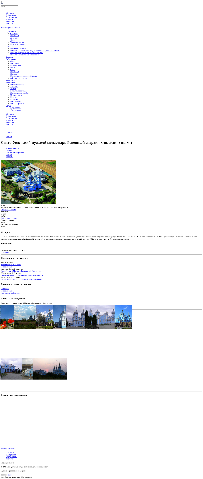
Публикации (11, 59)
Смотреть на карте (8, 210)
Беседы (13, 68)
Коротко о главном (17, 44)
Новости (9, 46)
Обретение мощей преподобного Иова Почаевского (22, 275)
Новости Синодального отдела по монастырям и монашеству (35, 51)
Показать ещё (6, 267)
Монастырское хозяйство (20, 93)
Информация (11, 15)
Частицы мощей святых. (10, 293)
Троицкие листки (17, 42)
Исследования (16, 95)
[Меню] (2, 4)
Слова (12, 40)
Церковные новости (18, 48)
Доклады (14, 38)
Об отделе (10, 13)
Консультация (15, 97)
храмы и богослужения (15, 153)
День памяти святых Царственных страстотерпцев (21, 280)
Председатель (11, 17)
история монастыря (13, 148)
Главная (9, 132)
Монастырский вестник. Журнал (23, 76)
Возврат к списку (8, 448)
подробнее (5, 252)
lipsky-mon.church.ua (9, 218)
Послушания (15, 101)
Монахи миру (15, 99)
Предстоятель (11, 31)
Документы (10, 19)
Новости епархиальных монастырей (24, 55)
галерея (9, 155)
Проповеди (14, 36)
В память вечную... (18, 91)
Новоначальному (17, 84)
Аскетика (14, 87)
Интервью (14, 63)
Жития (13, 89)
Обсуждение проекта (18, 78)
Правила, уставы (17, 104)
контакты (9, 157)
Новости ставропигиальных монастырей (26, 53)
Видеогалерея (15, 108)
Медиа (8, 106)
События (14, 34)
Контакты (10, 23)
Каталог (9, 137)
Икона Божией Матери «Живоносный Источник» (21, 271)
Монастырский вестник (10, 27)
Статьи (13, 61)
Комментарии (15, 65)
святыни (9, 150)
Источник (5, 289)
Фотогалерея (15, 110)
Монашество (11, 82)
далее (10, 475)
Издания (13, 74)
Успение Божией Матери (11, 265)
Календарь (10, 21)
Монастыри (10, 80)
